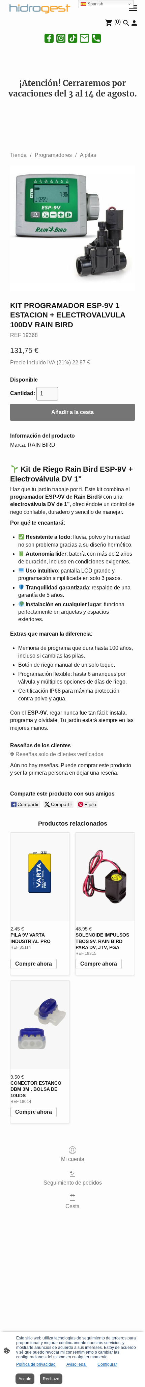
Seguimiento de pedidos (73, 1183)
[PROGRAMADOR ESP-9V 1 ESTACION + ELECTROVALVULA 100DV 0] (72, 228)
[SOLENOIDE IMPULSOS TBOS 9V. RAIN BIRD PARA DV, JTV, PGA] (105, 877)
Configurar (107, 1364)
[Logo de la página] (39, 8)
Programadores (53, 155)
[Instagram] (60, 38)
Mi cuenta (72, 1159)
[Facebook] (49, 38)
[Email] (84, 38)
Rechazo (51, 1379)
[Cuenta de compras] (134, 23)
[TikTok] (72, 38)
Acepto (25, 1379)
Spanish (94, 3)
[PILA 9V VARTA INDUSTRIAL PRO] (39, 877)
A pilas (88, 155)
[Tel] (96, 38)
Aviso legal (76, 1364)
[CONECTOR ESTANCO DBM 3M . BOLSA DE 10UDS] (39, 1025)
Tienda (18, 155)
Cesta (72, 1206)
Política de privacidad (36, 1364)
